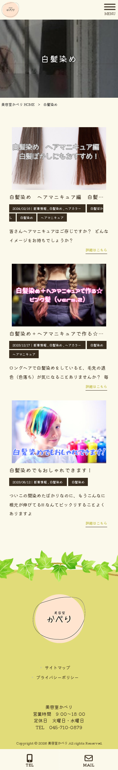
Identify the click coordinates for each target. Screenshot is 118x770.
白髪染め (55, 208)
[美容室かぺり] (10, 9)
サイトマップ (57, 667)
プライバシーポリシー (57, 677)
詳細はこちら (96, 249)
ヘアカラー (73, 208)
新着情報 (40, 208)
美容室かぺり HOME (18, 104)
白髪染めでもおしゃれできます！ (51, 470)
